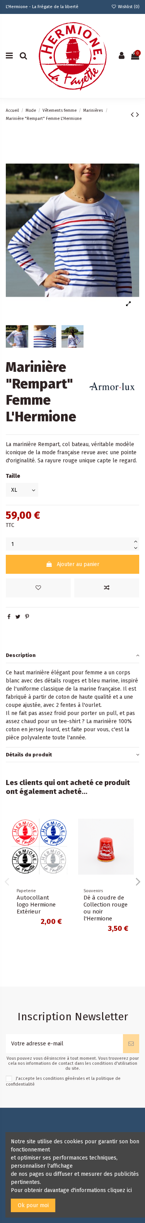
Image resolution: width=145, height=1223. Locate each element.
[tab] (72, 655)
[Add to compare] (106, 587)
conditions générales (64, 1078)
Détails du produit (29, 755)
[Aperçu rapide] (61, 849)
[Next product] (137, 114)
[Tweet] (17, 617)
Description (21, 655)
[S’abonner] (131, 1043)
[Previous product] (133, 114)
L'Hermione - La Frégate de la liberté (42, 6)
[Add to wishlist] (38, 587)
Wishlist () (128, 6)
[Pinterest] (27, 617)
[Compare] (61, 836)
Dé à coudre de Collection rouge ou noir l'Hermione (106, 908)
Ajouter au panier (78, 564)
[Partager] (8, 617)
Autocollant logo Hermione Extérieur (36, 904)
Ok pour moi (33, 1205)
